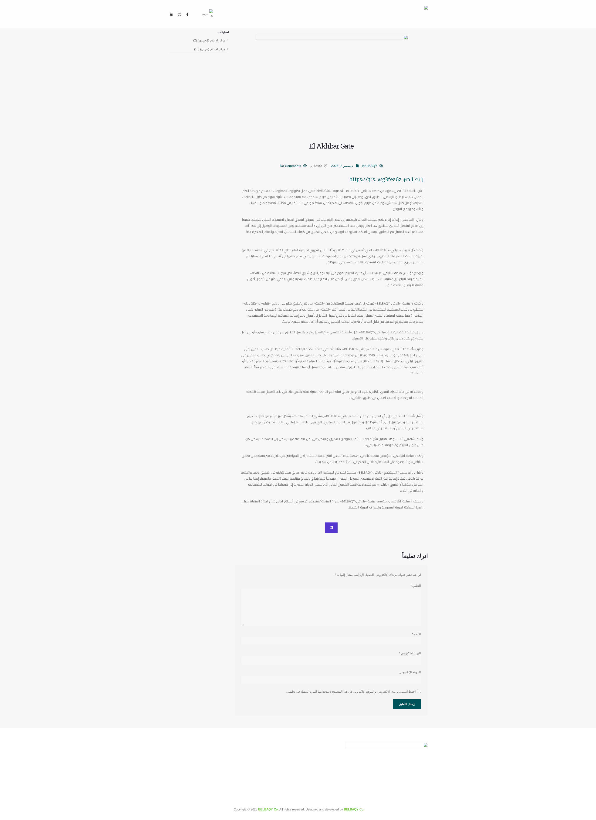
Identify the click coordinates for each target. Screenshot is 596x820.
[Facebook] (187, 14)
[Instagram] (179, 14)
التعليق (415, 585)
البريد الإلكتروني (410, 653)
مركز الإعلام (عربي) (212, 49)
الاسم (416, 634)
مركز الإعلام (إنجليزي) (211, 40)
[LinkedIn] (171, 14)
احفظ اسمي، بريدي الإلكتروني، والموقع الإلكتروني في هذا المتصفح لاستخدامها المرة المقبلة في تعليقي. (351, 691)
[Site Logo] (410, 14)
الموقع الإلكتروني (410, 672)
